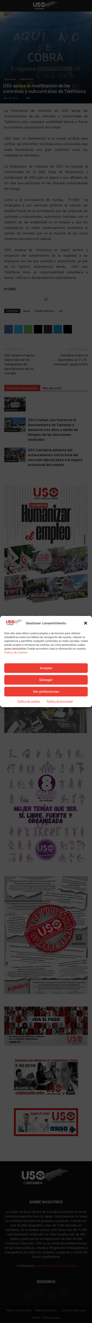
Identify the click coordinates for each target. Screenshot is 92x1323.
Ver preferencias (46, 691)
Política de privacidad (60, 701)
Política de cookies (28, 701)
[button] (85, 623)
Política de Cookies (15, 652)
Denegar (46, 680)
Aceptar (46, 668)
